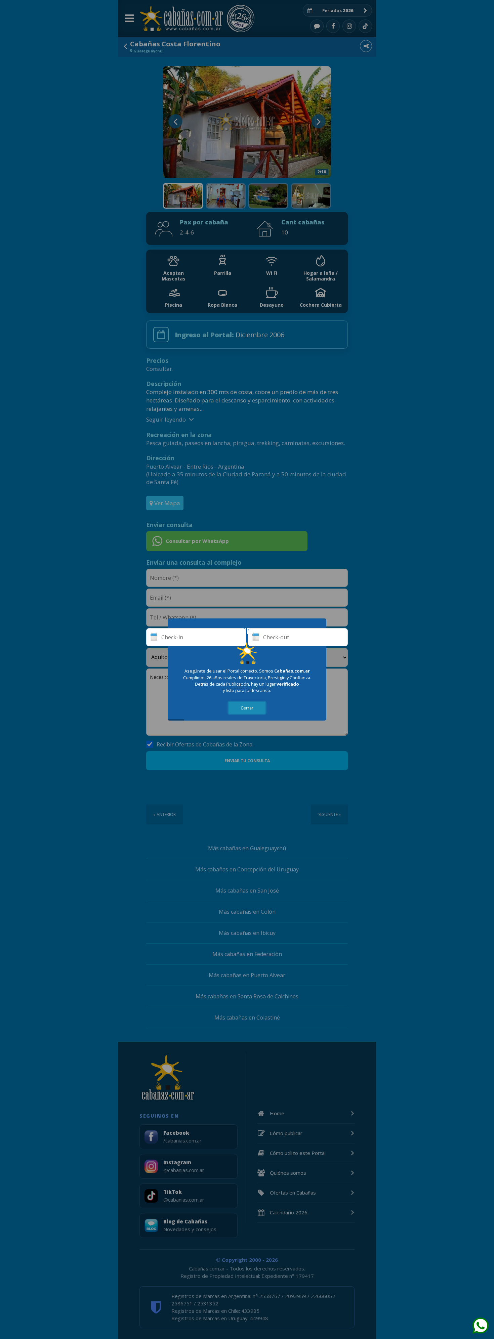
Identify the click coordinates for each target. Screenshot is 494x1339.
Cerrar (247, 708)
